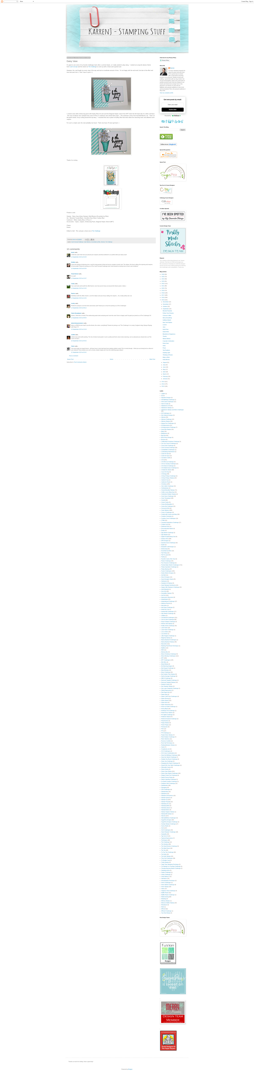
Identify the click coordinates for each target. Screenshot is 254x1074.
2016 (163, 297)
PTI (162, 731)
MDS (162, 650)
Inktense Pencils (165, 603)
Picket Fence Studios (167, 712)
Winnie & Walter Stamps (167, 903)
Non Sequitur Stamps (167, 686)
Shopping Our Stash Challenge (169, 763)
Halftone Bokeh (167, 320)
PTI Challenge (165, 733)
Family (163, 557)
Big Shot (163, 435)
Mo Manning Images (166, 666)
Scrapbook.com (165, 749)
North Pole (165, 329)
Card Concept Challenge (77, 242)
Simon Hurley (165, 769)
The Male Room (165, 848)
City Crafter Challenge (167, 486)
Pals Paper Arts (165, 692)
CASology (164, 474)
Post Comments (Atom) (80, 362)
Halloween (164, 581)
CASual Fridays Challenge (168, 476)
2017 (163, 295)
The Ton (163, 850)
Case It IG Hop (165, 472)
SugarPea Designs (166, 820)
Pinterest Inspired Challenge (169, 718)
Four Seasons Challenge (168, 563)
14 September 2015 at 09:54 (79, 318)
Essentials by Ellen (95, 242)
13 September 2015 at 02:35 (79, 257)
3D (162, 395)
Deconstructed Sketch (167, 528)
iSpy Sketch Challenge (167, 613)
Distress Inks (164, 538)
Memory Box (164, 652)
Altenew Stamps (165, 421)
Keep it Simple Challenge (168, 621)
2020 (163, 288)
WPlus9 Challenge (166, 911)
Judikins (163, 615)
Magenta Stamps (165, 638)
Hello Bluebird (165, 589)
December (166, 302)
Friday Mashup (165, 569)
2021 (163, 286)
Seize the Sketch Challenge (168, 757)
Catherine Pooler (165, 482)
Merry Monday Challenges (168, 656)
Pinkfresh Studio (165, 716)
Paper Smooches (166, 704)
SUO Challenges (165, 830)
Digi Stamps (164, 534)
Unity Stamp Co (165, 876)
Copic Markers (87, 242)
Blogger (130, 1069)
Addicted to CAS (165, 405)
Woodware (164, 905)
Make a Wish (166, 357)
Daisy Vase (166, 343)
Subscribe (173, 109)
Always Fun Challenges (167, 423)
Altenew (163, 417)
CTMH (163, 520)
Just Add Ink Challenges (167, 617)
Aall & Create (164, 403)
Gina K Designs (165, 577)
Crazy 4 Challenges (166, 512)
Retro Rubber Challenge (168, 737)
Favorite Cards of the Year (168, 559)
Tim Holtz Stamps (166, 856)
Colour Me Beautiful (166, 504)
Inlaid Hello (166, 331)
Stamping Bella (165, 805)
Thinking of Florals (168, 355)
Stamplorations (165, 809)
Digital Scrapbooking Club (168, 536)
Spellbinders (164, 785)
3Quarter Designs (166, 397)
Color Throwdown (166, 498)
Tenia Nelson (74, 274)
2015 (163, 300)
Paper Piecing (165, 698)
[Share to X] (90, 240)
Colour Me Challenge (167, 506)
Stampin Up (164, 799)
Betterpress (164, 433)
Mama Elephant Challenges (168, 639)
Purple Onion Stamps (167, 735)
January (165, 378)
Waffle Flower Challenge (168, 894)
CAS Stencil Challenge (167, 466)
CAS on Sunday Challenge (168, 463)
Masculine (164, 644)
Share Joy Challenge (167, 761)
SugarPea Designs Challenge (169, 822)
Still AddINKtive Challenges (168, 818)
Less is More (164, 631)
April (164, 371)
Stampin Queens (165, 797)
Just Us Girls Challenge (167, 619)
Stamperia (164, 793)
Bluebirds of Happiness (169, 334)
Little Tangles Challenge (167, 636)
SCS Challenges (165, 751)
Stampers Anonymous (167, 795)
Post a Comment (73, 356)
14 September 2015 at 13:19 (79, 329)
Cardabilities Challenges (168, 449)
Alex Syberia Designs (167, 415)
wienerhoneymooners (77, 323)
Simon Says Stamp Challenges (169, 773)
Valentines (164, 878)
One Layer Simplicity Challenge (169, 688)
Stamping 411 (165, 803)
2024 (163, 279)
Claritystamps (165, 488)
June (164, 367)
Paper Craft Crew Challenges (169, 696)
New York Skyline (167, 322)
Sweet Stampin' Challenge (168, 832)
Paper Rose (164, 702)
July (164, 365)
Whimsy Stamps (165, 901)
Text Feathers (166, 350)
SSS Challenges (165, 789)
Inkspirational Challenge (167, 601)
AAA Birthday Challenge (167, 399)
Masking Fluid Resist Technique (169, 646)
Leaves (165, 324)
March (165, 374)
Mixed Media (164, 664)
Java (164, 327)
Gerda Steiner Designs (167, 573)
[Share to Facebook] (92, 240)
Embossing (164, 549)
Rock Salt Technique (166, 743)
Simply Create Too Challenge (169, 775)
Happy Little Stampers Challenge (170, 587)
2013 (163, 384)
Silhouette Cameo (166, 767)
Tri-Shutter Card (165, 860)
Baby (162, 431)
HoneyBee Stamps (166, 593)
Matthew (163, 648)
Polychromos (164, 720)
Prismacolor (164, 727)
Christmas (164, 484)
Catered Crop (165, 480)
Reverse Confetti (165, 741)
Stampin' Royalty (165, 801)
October (165, 306)
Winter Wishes (166, 338)
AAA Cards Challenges (167, 401)
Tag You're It (164, 836)
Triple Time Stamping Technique (170, 864)
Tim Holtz (163, 854)
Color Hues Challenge (167, 496)
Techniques (164, 840)
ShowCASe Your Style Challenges (170, 765)
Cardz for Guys (165, 455)
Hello (164, 345)
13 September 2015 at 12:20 (79, 288)
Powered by (168, 115)
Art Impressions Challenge (168, 427)
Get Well (163, 575)
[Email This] (86, 240)
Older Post (152, 359)
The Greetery (164, 844)
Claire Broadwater (76, 313)
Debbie (73, 262)
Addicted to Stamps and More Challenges (172, 409)
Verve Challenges (166, 882)
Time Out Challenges (167, 858)
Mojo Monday (165, 670)
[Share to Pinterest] (93, 240)
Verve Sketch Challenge (167, 884)
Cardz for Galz (165, 453)
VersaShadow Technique (168, 880)
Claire (73, 346)
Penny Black (164, 708)
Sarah (163, 747)
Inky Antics (164, 605)
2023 (163, 281)
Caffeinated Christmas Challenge (170, 441)
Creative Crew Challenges (168, 518)
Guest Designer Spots (167, 579)
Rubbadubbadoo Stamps (168, 745)
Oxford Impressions (166, 690)
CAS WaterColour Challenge (169, 468)
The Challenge (96, 231)
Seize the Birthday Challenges (169, 755)
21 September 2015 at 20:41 (79, 352)
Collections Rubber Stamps (168, 494)
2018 (163, 293)
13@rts (163, 393)
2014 (163, 381)
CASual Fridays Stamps (167, 478)
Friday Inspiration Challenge (169, 567)
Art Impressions (165, 425)
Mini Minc (163, 662)
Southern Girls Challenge (168, 783)
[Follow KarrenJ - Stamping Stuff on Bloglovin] (168, 145)
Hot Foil (163, 595)
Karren (172, 68)
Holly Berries (166, 359)
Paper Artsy (164, 694)
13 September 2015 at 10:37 (79, 278)
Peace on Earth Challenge (168, 706)
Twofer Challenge (166, 872)
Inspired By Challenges (167, 611)
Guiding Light (166, 352)
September (166, 308)
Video (162, 888)
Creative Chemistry (166, 516)
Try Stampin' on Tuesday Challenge (170, 866)
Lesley (73, 303)
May (164, 369)
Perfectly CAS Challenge (168, 710)
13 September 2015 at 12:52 (79, 298)
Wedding (163, 898)
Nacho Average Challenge (168, 676)
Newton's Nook (165, 684)
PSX (162, 728)
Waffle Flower (165, 892)
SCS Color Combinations (168, 753)
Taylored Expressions (167, 838)
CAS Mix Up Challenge (167, 461)
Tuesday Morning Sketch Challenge (171, 868)
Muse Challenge (165, 672)
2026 (163, 274)
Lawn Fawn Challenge (167, 629)
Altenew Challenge (166, 419)
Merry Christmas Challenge (168, 654)
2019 (163, 290)
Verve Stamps (165, 886)
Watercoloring (165, 896)
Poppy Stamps (165, 722)
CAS (162, 459)
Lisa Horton (164, 633)
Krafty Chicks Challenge (167, 625)
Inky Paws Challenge (167, 607)
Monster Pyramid (167, 311)
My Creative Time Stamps (168, 674)
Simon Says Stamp (166, 771)
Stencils (103, 242)
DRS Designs (165, 540)
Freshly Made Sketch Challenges (170, 565)
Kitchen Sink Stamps (166, 623)
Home (111, 359)
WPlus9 (163, 909)
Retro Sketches (165, 739)
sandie (73, 334)
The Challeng (92, 66)
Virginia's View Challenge (168, 890)
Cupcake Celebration (168, 341)
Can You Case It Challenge (168, 443)
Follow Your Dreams (168, 313)
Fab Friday (164, 553)
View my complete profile (166, 93)
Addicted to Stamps (166, 407)
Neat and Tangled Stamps (168, 682)
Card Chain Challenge (167, 445)
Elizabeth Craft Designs (167, 546)
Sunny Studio (164, 826)
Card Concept (73, 66)
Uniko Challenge (165, 874)
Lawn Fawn (164, 627)
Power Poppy (164, 725)
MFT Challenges (165, 660)
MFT (162, 658)
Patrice (73, 293)
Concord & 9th (165, 508)
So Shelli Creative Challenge (169, 781)
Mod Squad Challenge (167, 668)
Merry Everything (167, 318)
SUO (162, 828)
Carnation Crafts (165, 457)
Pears (164, 348)
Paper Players (165, 700)
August (165, 362)
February (165, 376)
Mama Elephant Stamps (167, 642)
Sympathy (164, 834)
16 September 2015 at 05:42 (79, 341)
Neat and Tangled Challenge (169, 680)
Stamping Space (165, 807)
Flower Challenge (166, 561)
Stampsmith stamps (166, 814)
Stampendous (165, 791)
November (166, 304)
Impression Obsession (167, 597)
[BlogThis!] (88, 240)
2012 (163, 386)
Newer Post (70, 359)
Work (162, 907)
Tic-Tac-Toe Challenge (167, 852)
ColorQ (163, 500)
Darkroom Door (165, 526)
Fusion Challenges (166, 571)
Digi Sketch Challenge (167, 532)
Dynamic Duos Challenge (168, 542)
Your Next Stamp (165, 913)
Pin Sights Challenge (167, 714)
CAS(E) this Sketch (166, 470)
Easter (163, 544)
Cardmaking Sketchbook (168, 451)
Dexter (163, 530)
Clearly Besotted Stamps (168, 490)
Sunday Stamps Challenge (168, 824)
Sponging (163, 787)
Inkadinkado (164, 599)
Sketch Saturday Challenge (168, 779)
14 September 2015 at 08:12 (79, 308)
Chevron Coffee (167, 315)
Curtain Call (164, 524)
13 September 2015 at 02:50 (79, 268)
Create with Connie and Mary (169, 514)
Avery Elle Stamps (166, 429)
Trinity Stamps (165, 862)
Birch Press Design (166, 437)
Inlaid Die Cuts (165, 609)
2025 (163, 276)
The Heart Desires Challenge (169, 846)
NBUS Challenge (166, 678)
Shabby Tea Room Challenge (169, 759)
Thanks (165, 336)
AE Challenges (165, 413)
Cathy (73, 283)
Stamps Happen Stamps (167, 812)
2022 (163, 283)
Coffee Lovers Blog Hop (167, 492)
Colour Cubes (165, 502)
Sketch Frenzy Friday (167, 777)
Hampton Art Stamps (166, 583)
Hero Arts (163, 591)
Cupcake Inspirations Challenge (170, 522)
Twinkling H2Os (165, 870)
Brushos (163, 439)
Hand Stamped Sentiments (168, 585)
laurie (72, 252)
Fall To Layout (165, 555)
